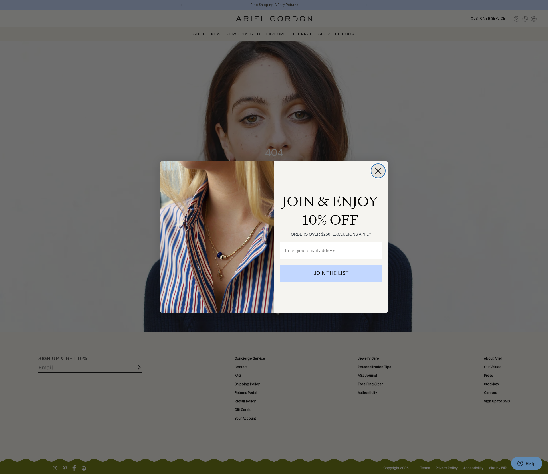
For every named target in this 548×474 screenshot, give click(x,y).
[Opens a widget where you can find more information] (526, 464)
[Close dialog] (378, 171)
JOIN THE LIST (331, 273)
